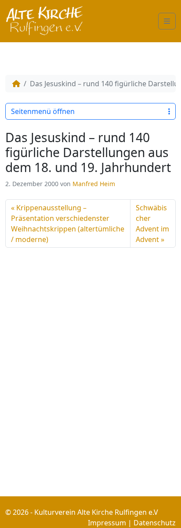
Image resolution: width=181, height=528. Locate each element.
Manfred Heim (93, 184)
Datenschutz (155, 523)
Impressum (107, 523)
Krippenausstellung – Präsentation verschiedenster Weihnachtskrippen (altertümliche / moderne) (67, 223)
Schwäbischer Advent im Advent (152, 223)
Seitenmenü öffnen (43, 111)
